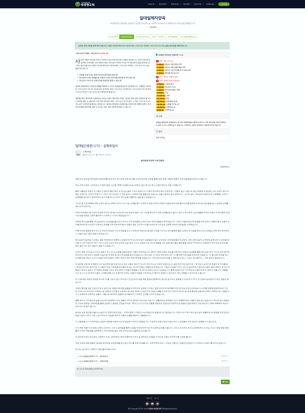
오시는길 (224, 4)
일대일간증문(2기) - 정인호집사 (95, 356)
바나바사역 (113, 37)
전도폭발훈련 (173, 37)
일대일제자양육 (126, 37)
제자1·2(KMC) (158, 37)
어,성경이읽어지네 (142, 37)
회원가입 (149, 398)
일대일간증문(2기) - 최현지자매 (95, 361)
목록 (226, 382)
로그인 (156, 398)
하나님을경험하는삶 (188, 37)
